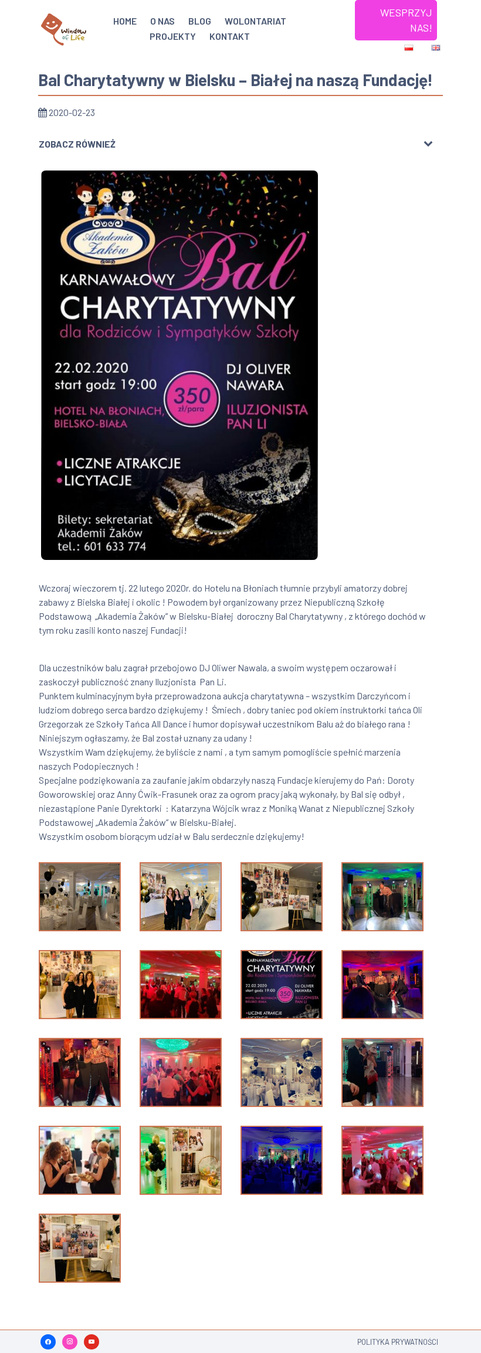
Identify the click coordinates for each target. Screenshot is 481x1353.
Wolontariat (255, 20)
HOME (125, 20)
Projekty (173, 36)
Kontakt (229, 36)
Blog (199, 20)
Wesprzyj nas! (406, 20)
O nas (162, 20)
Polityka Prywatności (397, 1342)
